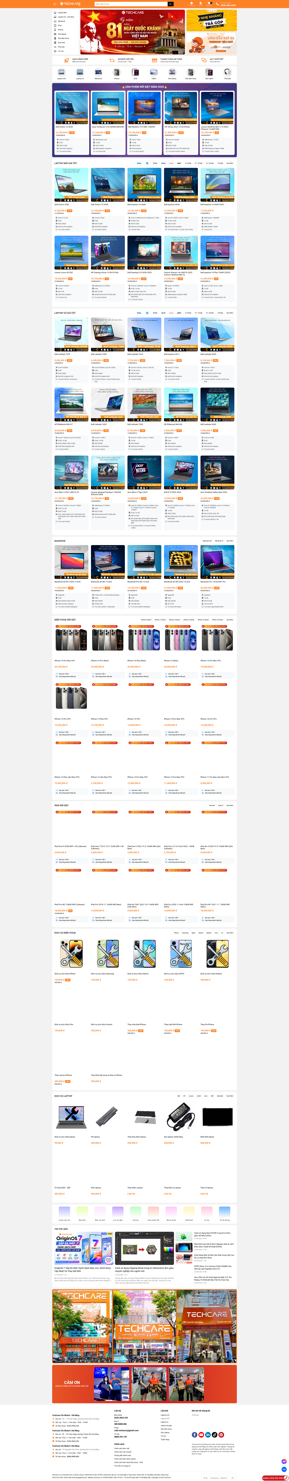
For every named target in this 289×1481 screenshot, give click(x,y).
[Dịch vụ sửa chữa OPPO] (181, 954)
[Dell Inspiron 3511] (181, 335)
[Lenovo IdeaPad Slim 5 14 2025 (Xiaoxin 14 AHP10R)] (217, 108)
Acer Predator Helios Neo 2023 (213, 492)
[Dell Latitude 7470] (72, 335)
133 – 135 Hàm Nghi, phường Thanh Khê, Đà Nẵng (80, 1419)
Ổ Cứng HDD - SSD (62, 1188)
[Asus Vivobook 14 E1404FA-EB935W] (108, 108)
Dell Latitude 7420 (99, 424)
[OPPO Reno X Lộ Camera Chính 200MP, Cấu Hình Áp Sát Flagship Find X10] (184, 1269)
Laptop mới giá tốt (65, 163)
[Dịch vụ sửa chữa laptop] (72, 1117)
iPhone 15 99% (133, 719)
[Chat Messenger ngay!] (284, 1461)
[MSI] (155, 163)
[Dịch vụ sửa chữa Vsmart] (108, 1005)
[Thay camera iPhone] (72, 1055)
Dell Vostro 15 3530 (64, 127)
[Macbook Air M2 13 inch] (108, 562)
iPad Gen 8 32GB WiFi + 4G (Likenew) (70, 846)
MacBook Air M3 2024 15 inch (177, 582)
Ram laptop (96, 1188)
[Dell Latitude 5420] (217, 335)
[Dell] (139, 163)
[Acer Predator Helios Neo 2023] (217, 472)
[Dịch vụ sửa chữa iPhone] (72, 954)
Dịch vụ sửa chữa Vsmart (101, 1024)
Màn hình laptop (207, 1137)
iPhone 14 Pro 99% (208, 719)
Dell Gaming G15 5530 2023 (139, 272)
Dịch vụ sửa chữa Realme (211, 974)
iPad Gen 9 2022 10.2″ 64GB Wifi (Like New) (143, 847)
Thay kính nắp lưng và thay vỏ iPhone (106, 1075)
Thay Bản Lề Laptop (172, 1188)
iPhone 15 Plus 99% (99, 719)
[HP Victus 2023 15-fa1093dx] (181, 108)
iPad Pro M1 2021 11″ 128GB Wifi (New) (215, 905)
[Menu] (55, 4)
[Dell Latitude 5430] (217, 405)
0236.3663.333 (73, 1441)
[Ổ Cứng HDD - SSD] (72, 1168)
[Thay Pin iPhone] (217, 1005)
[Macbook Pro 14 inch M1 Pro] (217, 562)
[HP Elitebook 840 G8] (181, 405)
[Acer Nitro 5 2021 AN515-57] (72, 472)
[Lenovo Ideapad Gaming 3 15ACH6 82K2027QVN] (108, 472)
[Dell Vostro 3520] (72, 185)
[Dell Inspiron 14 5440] (144, 185)
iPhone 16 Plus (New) (136, 661)
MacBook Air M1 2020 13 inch (67, 582)
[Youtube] (201, 1435)
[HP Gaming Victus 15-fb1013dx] (108, 253)
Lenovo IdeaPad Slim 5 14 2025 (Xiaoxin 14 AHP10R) (214, 128)
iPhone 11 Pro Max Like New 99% (214, 777)
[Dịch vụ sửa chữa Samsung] (108, 954)
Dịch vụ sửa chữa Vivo (64, 1024)
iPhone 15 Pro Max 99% (210, 661)
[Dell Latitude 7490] (108, 335)
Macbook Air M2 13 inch (101, 582)
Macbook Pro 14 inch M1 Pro (213, 582)
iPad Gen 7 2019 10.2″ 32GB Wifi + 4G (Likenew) (107, 847)
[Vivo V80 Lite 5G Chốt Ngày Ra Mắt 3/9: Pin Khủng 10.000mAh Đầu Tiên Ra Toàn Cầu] (184, 1281)
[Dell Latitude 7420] (108, 405)
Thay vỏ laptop (206, 1188)
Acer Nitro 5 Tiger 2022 (137, 492)
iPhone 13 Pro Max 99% (137, 777)
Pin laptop (95, 1137)
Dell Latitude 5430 (208, 424)
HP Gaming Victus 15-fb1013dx (104, 272)
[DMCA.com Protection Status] (219, 1441)
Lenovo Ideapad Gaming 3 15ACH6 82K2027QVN (106, 493)
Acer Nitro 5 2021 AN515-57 (67, 492)
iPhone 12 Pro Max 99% (174, 777)
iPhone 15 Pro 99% (63, 719)
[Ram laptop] (108, 1168)
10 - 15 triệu (198, 163)
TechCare (195, 1415)
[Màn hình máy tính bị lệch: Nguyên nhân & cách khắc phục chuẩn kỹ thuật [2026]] (184, 1247)
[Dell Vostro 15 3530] (72, 108)
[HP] (147, 163)
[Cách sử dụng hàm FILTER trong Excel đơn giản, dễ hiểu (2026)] (184, 1236)
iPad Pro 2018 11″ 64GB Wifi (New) (106, 904)
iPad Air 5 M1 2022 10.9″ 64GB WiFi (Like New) (142, 905)
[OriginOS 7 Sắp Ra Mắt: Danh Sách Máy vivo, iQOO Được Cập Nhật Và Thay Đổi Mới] (83, 1248)
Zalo (284, 1469)
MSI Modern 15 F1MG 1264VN (141, 127)
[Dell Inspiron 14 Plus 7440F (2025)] (217, 253)
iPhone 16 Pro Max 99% (65, 661)
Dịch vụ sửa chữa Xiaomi (137, 974)
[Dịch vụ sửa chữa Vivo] (72, 1005)
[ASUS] (163, 163)
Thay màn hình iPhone (136, 1024)
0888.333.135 (120, 1437)
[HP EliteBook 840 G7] (72, 405)
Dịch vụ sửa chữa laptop (65, 1137)
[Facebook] (194, 1435)
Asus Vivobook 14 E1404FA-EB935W (108, 127)
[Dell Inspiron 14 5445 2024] (217, 185)
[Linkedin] (208, 1435)
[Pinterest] (221, 1435)
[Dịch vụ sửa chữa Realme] (217, 954)
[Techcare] (70, 4)
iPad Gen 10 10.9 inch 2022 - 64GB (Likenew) (179, 847)
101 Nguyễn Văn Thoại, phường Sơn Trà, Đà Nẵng (80, 1450)
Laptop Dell (165, 1419)
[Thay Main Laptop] (144, 1168)
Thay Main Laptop (135, 1188)
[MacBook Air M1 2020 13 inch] (72, 562)
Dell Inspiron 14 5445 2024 (212, 204)
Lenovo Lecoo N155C (64, 272)
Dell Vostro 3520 (62, 204)
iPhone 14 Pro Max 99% (174, 719)
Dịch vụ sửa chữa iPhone (65, 974)
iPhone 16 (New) (171, 661)
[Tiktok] (214, 1435)
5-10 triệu (188, 163)
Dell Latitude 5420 (208, 354)
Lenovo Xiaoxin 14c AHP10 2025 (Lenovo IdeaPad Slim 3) (178, 273)
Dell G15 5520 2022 (172, 492)
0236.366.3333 (228, 5)
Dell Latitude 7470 (62, 354)
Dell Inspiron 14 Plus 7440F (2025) (215, 272)
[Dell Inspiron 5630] (181, 185)
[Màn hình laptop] (217, 1117)
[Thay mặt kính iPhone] (181, 1005)
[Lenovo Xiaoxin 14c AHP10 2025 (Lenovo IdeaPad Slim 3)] (181, 253)
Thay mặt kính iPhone (173, 1024)
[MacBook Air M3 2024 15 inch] (181, 562)
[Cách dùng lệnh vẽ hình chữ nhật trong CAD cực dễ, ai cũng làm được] (184, 1258)
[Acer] (179, 163)
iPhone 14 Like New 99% (101, 777)
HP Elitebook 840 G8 (173, 424)
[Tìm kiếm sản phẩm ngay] (171, 4)
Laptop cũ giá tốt (65, 313)
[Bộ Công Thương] (199, 1441)
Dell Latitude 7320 (135, 424)
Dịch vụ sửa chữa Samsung (102, 974)
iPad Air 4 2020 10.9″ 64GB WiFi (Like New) (216, 847)
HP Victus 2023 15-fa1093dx (177, 127)
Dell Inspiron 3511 (172, 354)
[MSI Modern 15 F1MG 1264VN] (144, 108)
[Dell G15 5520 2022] (181, 472)
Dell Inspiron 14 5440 (136, 204)
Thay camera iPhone (63, 1075)
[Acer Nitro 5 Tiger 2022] (144, 472)
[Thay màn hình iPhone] (144, 1005)
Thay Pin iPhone (207, 1024)
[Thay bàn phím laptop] (144, 1117)
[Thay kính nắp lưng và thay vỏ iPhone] (108, 1055)
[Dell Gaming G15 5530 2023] (144, 253)
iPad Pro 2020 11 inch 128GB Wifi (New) (178, 905)
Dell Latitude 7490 (99, 354)
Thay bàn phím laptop (136, 1137)
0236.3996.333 (73, 1426)
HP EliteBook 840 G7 (64, 424)
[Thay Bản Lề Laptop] (181, 1168)
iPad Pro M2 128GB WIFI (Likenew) (70, 904)
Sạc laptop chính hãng (173, 1137)
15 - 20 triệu (210, 163)
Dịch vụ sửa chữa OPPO (174, 974)
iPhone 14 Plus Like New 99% (67, 777)
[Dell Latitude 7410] (144, 335)
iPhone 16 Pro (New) (100, 661)
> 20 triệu (220, 163)
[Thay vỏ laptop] (217, 1168)
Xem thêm (230, 163)
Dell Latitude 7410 (135, 354)
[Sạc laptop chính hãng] (181, 1117)
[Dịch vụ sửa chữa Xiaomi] (144, 954)
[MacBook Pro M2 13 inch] (144, 562)
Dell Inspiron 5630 (172, 204)
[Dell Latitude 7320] (144, 405)
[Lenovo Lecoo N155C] (72, 253)
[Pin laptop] (108, 1117)
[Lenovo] (171, 163)
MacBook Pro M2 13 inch (138, 582)
